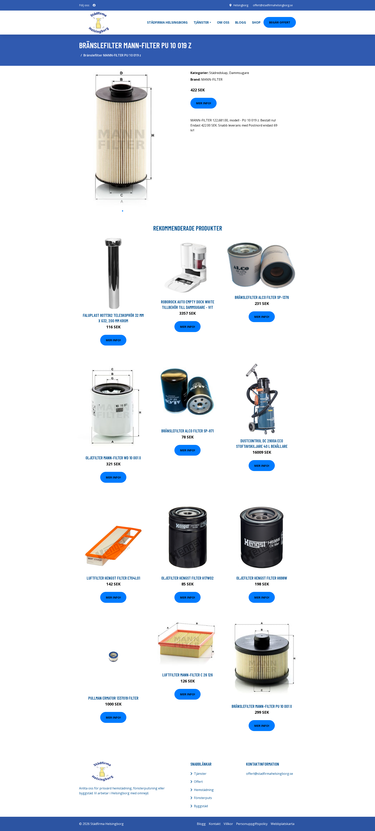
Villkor (228, 824)
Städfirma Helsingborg (167, 22)
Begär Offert (279, 22)
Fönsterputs (203, 798)
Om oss (223, 22)
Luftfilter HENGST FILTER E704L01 (113, 577)
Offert (198, 781)
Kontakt (215, 824)
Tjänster (200, 773)
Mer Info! (203, 103)
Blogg (240, 22)
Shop (256, 22)
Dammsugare (239, 73)
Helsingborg (240, 5)
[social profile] (94, 5)
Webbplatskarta (282, 824)
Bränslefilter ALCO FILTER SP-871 (187, 430)
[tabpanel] (122, 138)
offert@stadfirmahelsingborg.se (273, 5)
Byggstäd (201, 806)
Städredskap (218, 73)
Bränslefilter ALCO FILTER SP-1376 (262, 297)
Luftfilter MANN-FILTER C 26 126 (187, 674)
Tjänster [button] (201, 22)
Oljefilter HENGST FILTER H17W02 (187, 577)
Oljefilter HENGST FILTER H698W (261, 577)
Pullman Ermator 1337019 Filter (113, 698)
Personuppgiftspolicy (252, 824)
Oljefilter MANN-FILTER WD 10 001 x (113, 457)
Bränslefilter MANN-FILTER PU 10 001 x (262, 706)
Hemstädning (204, 790)
